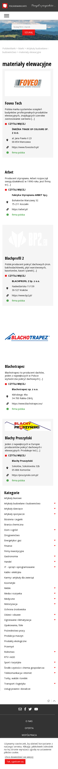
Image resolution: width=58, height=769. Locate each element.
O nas (29, 721)
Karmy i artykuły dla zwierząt (19, 577)
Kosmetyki (9, 582)
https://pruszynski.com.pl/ (25, 475)
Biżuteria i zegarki (13, 519)
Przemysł (9, 646)
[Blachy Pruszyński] (28, 426)
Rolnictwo (9, 651)
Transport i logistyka (14, 683)
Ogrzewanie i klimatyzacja (17, 619)
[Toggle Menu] (6, 15)
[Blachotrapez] (28, 336)
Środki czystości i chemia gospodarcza (24, 667)
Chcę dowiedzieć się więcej (19, 756)
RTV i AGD (9, 657)
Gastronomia (11, 556)
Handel (7, 561)
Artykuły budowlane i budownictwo (22, 503)
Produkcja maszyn (13, 635)
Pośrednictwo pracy (14, 630)
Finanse (8, 545)
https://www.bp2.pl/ (22, 295)
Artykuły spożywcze (14, 514)
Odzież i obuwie (12, 614)
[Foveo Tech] (28, 83)
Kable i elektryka (12, 572)
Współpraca (29, 735)
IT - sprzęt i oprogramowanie (19, 567)
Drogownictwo (12, 535)
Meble (7, 588)
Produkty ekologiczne (15, 641)
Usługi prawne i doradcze (17, 688)
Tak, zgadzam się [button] (15, 761)
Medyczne (9, 598)
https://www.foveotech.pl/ (25, 147)
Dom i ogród (11, 529)
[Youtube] (37, 709)
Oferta (29, 728)
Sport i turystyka (12, 662)
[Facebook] (26, 709)
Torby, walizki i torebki (15, 678)
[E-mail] (21, 709)
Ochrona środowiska (15, 609)
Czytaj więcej (16, 124)
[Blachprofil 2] (28, 239)
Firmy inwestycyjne (14, 551)
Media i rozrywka (13, 593)
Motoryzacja (10, 604)
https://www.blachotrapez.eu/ (27, 403)
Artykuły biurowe (13, 498)
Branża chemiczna (13, 524)
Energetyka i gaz (12, 540)
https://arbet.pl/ (20, 209)
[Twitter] (31, 709)
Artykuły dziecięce (13, 508)
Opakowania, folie (13, 625)
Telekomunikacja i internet (18, 672)
